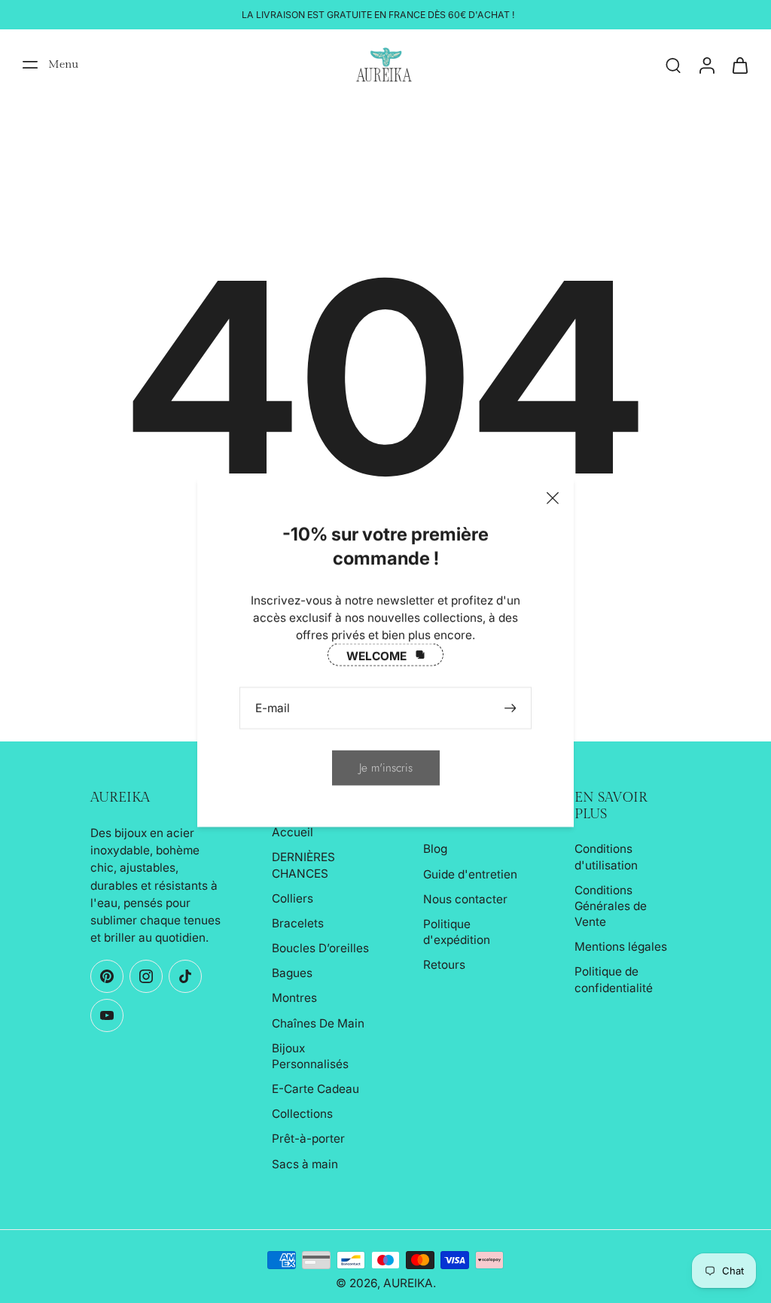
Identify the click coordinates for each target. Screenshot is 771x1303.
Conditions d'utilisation (606, 857)
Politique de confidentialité (613, 979)
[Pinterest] (106, 976)
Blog (435, 849)
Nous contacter (465, 899)
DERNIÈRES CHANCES (303, 865)
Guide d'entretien (470, 874)
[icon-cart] (739, 65)
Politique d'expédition (456, 932)
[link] (386, 767)
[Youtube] (106, 1015)
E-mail (272, 707)
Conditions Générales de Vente (610, 906)
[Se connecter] (706, 64)
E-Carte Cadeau (315, 1089)
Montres (294, 998)
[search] (673, 65)
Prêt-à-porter (308, 1138)
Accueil (292, 832)
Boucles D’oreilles (320, 948)
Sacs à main (305, 1164)
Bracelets (298, 923)
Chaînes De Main (318, 1023)
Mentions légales (620, 946)
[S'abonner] (511, 707)
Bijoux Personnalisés (310, 1056)
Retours (444, 964)
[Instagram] (146, 976)
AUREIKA (408, 1283)
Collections (302, 1114)
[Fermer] (553, 498)
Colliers (292, 898)
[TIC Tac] (185, 976)
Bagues (292, 973)
